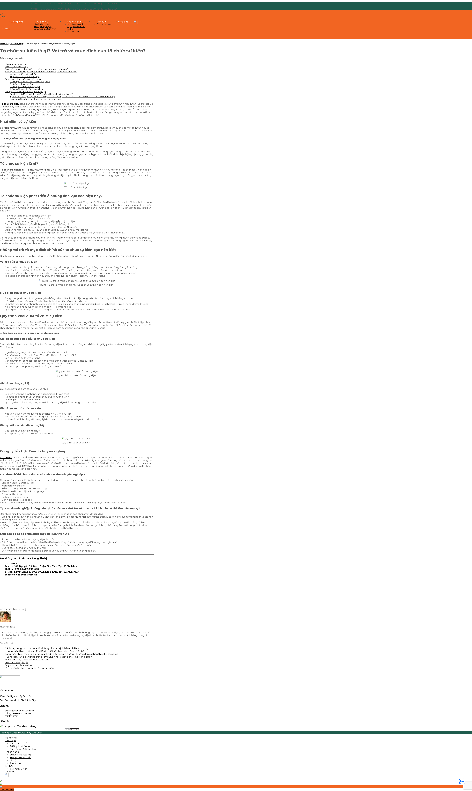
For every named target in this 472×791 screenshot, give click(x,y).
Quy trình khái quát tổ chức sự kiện (24, 79)
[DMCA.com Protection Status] (72, 729)
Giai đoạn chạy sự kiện (21, 84)
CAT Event (3, 15)
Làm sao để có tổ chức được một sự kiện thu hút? (35, 99)
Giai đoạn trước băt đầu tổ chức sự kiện (30, 81)
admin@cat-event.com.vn (29, 571)
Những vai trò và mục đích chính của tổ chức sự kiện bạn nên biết (41, 71)
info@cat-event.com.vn (65, 571)
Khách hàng (74, 21)
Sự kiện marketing (76, 24)
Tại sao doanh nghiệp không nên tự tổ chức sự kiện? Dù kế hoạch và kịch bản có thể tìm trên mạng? (62, 96)
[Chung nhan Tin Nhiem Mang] (18, 726)
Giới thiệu (42, 21)
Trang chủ (17, 21)
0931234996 (11, 716)
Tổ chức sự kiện (104, 24)
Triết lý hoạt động (43, 26)
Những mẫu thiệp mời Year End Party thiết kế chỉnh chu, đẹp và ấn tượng (46, 651)
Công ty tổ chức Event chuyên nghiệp (25, 91)
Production (73, 31)
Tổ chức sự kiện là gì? (16, 66)
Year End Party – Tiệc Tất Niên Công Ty (27, 659)
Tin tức (102, 21)
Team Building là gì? (16, 662)
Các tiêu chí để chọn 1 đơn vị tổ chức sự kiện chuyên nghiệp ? (41, 94)
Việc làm (123, 21)
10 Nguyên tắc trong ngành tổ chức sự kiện (29, 668)
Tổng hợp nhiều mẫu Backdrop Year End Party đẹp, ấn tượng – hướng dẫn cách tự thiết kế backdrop (61, 654)
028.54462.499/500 (27, 569)
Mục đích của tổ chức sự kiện (24, 76)
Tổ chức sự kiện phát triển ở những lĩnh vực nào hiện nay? (36, 69)
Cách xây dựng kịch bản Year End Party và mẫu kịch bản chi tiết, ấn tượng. (47, 648)
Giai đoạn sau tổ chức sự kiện (25, 86)
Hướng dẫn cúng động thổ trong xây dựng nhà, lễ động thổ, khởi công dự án (48, 656)
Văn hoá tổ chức (42, 24)
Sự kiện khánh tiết (76, 26)
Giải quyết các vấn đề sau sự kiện (27, 89)
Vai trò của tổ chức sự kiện (23, 74)
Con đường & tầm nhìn (45, 29)
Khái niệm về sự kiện (16, 64)
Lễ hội (70, 29)
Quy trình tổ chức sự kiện (19, 665)
